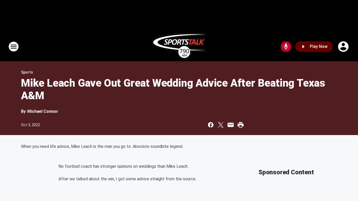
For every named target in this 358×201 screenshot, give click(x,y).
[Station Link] (179, 46)
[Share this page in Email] (230, 125)
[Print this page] (240, 125)
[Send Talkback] (286, 46)
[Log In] (344, 46)
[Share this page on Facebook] (210, 125)
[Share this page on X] (220, 125)
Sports (27, 72)
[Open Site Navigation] (13, 46)
